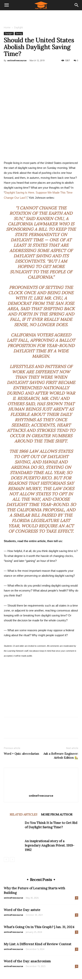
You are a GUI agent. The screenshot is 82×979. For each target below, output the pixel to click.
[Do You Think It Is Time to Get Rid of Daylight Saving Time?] (13, 827)
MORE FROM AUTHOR (56, 814)
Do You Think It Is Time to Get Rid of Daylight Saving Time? (51, 825)
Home (7, 27)
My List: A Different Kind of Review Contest (37, 944)
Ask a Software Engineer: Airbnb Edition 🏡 (60, 755)
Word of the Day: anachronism (27, 961)
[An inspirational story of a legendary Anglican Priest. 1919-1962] (13, 845)
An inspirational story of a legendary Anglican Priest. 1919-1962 (49, 845)
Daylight (18, 27)
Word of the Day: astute (22, 910)
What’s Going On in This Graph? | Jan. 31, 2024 (39, 927)
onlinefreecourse (17, 60)
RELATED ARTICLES (23, 814)
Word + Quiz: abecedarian (21, 753)
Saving (19, 33)
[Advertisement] (41, 17)
